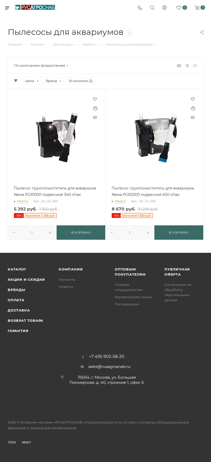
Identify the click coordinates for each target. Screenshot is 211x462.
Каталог (17, 269)
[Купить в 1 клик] (95, 108)
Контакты (67, 279)
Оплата (16, 300)
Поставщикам (127, 304)
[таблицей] (194, 65)
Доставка (19, 310)
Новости (66, 287)
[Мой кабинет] (164, 8)
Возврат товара (25, 320)
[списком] (186, 65)
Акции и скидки (26, 279)
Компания (71, 269)
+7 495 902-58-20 (106, 357)
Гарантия (18, 331)
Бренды (16, 290)
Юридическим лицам (133, 297)
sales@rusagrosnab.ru (109, 366)
